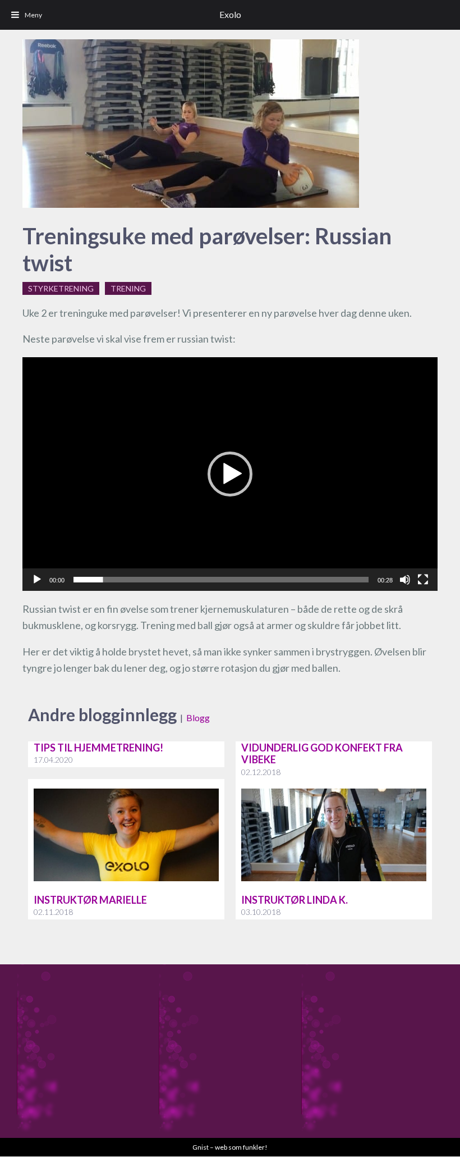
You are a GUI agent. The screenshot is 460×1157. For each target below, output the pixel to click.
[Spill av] (37, 579)
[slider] (221, 579)
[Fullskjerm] (423, 579)
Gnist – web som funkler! (230, 1147)
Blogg (198, 717)
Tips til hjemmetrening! (98, 747)
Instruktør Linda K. (294, 900)
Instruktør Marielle (90, 900)
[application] (230, 474)
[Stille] (405, 579)
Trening (128, 288)
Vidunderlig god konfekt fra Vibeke (322, 753)
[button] (230, 474)
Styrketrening (61, 288)
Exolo (230, 14)
